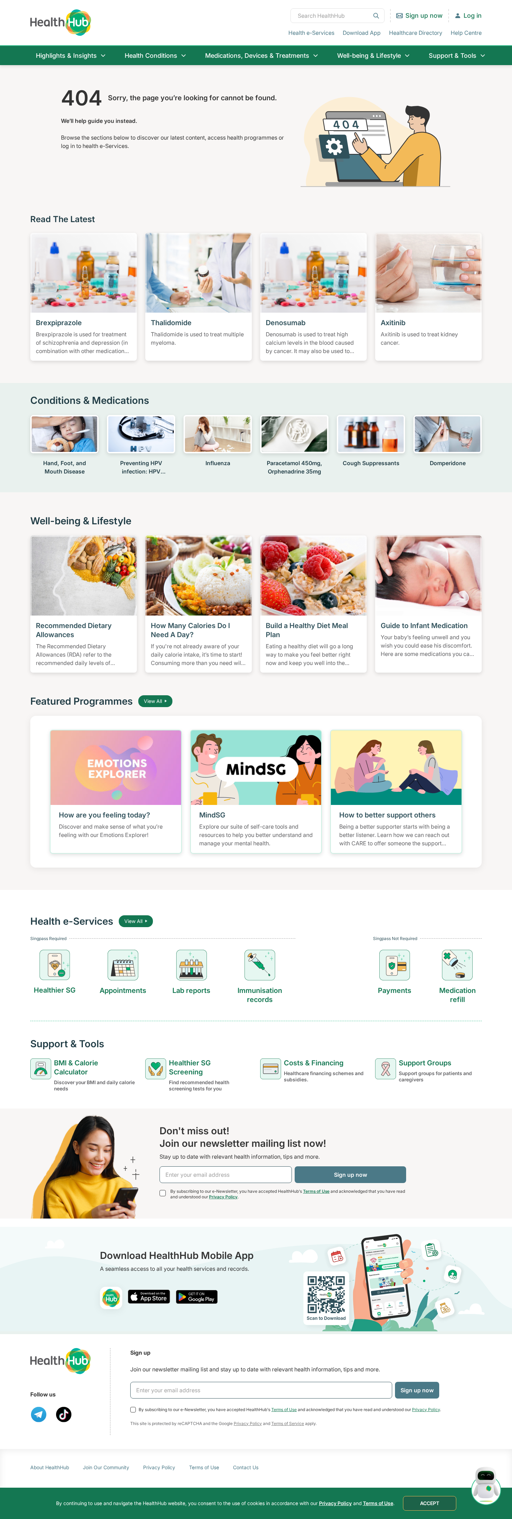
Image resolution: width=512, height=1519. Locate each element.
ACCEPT (429, 1503)
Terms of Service (287, 1423)
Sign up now (424, 15)
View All (153, 701)
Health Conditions (151, 55)
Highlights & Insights (66, 55)
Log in (473, 15)
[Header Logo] (60, 22)
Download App (362, 32)
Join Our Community (106, 1467)
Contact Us (245, 1467)
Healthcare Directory (415, 32)
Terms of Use (316, 1191)
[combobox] (337, 15)
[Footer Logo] (60, 1361)
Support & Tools (452, 55)
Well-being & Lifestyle (369, 55)
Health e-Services (311, 32)
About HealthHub (49, 1467)
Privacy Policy (223, 1196)
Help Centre (466, 32)
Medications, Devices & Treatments (257, 55)
